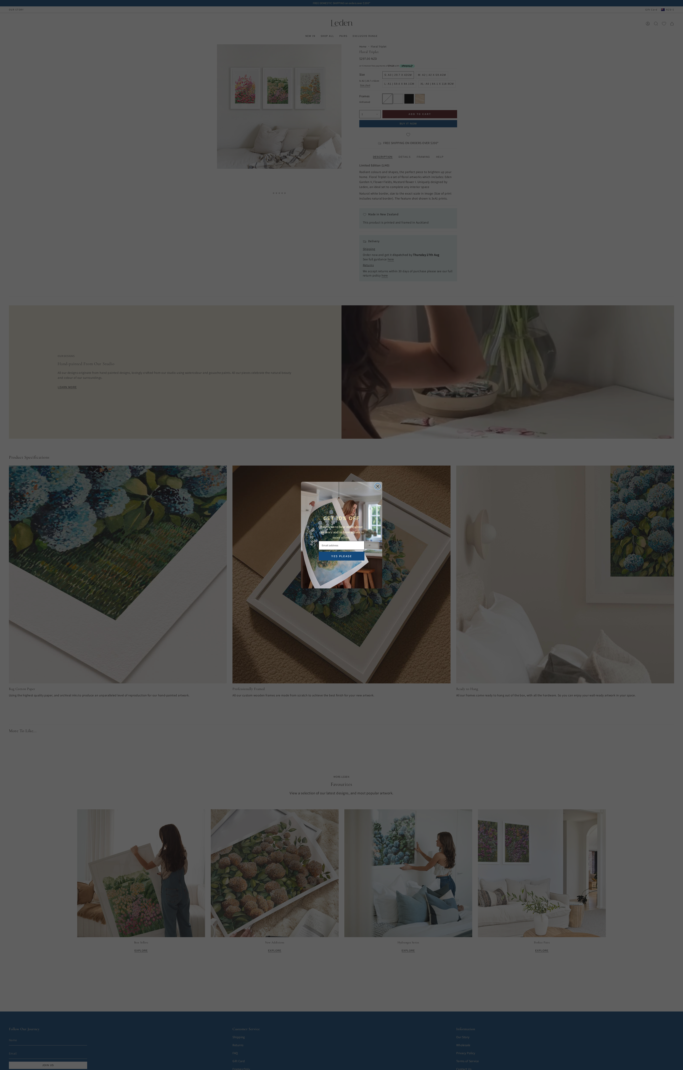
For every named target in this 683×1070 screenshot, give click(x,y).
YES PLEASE (341, 556)
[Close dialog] (378, 486)
